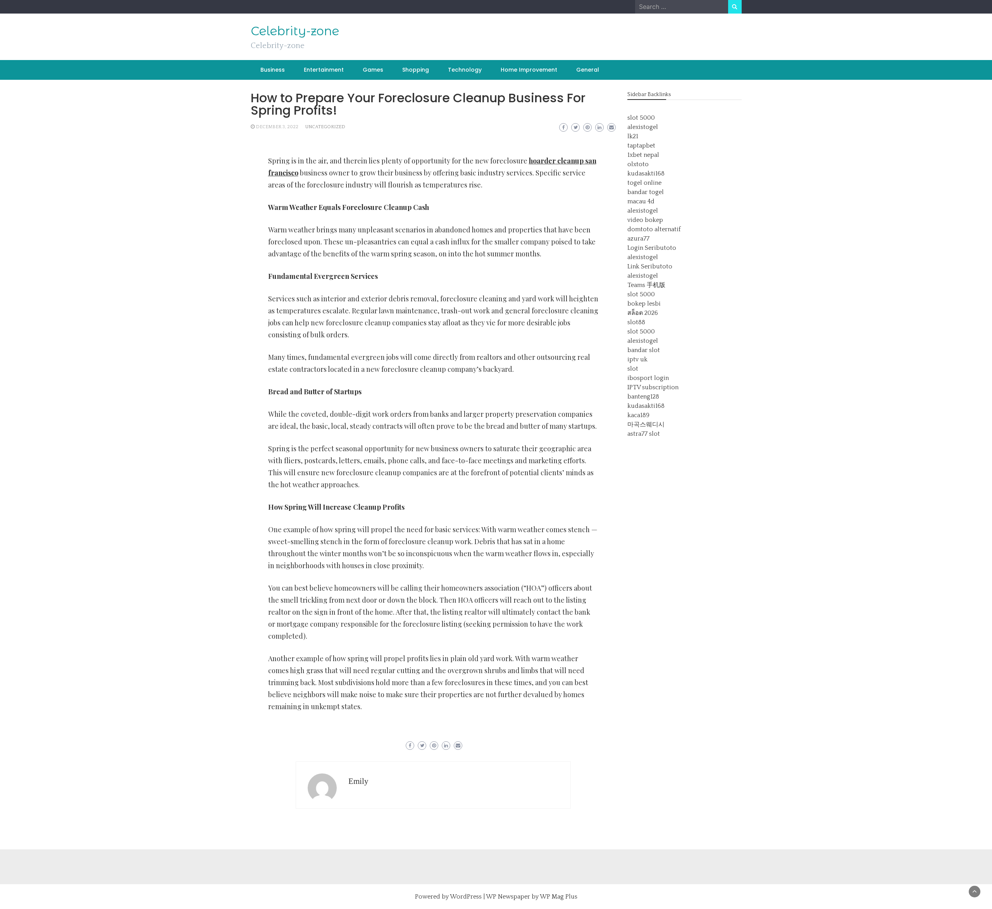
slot (632, 368)
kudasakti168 (646, 173)
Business (272, 70)
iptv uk (637, 359)
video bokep (645, 220)
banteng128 (643, 396)
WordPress (466, 896)
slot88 (636, 322)
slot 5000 (641, 117)
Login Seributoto (651, 247)
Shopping (415, 70)
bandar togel (645, 192)
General (587, 70)
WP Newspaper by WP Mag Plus (531, 896)
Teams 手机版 (646, 285)
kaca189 (638, 415)
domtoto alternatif (654, 229)
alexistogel (642, 127)
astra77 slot (643, 433)
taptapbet (641, 145)
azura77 (638, 238)
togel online (644, 182)
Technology (465, 70)
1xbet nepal (643, 154)
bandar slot (643, 350)
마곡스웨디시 (646, 424)
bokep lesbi (644, 303)
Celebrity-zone (295, 31)
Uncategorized (325, 126)
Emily (358, 781)
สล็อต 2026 (642, 312)
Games (373, 70)
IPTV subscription (653, 387)
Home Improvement (529, 70)
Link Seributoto (649, 266)
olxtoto (638, 164)
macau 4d (640, 201)
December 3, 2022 (277, 126)
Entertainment (324, 70)
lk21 (632, 136)
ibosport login (648, 378)
